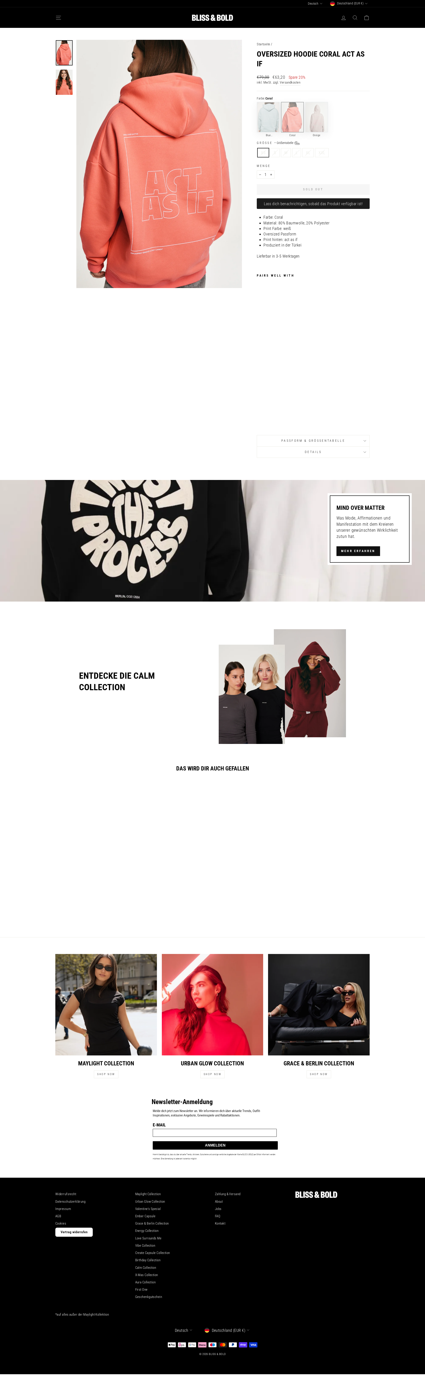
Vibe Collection (145, 1246)
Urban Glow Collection (150, 1202)
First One (141, 1290)
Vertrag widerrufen (74, 1232)
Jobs (218, 1209)
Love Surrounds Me (148, 1238)
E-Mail (159, 1125)
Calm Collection (145, 1268)
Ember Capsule (145, 1216)
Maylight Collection (148, 1194)
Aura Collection (145, 1282)
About (219, 1202)
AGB (58, 1216)
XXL (322, 152)
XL (308, 152)
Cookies (60, 1223)
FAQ (217, 1216)
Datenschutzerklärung (70, 1202)
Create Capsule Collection (152, 1253)
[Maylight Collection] (106, 1004)
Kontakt (220, 1223)
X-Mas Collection (146, 1275)
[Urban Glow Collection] (212, 1004)
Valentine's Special (148, 1209)
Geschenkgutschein (148, 1297)
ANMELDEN (215, 1145)
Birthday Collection (148, 1260)
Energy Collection (147, 1231)
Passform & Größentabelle (313, 441)
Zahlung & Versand (228, 1194)
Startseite (263, 44)
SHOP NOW (106, 1074)
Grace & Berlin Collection (152, 1223)
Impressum (63, 1209)
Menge (264, 166)
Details (313, 452)
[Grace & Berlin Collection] (319, 1004)
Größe (275, 143)
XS (263, 152)
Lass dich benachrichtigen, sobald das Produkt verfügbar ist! (313, 203)
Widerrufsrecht (65, 1194)
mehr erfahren (358, 551)
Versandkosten (290, 82)
